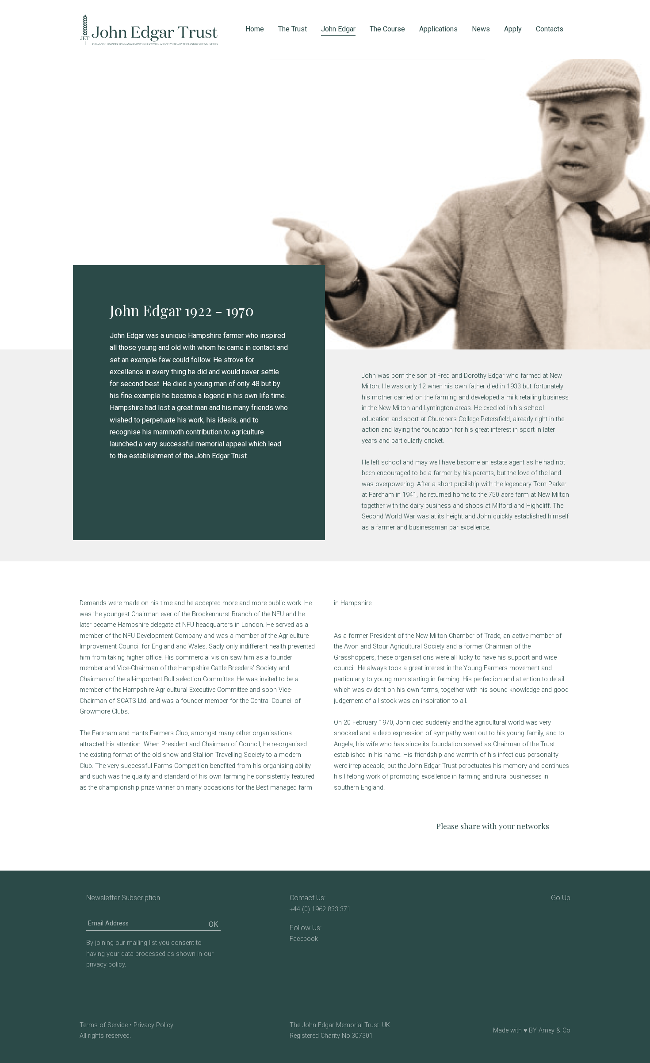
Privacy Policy (153, 1025)
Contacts (549, 29)
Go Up (560, 898)
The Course (387, 29)
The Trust (292, 29)
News (481, 29)
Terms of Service (104, 1025)
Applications (438, 29)
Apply (513, 29)
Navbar (149, 29)
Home (254, 29)
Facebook (304, 939)
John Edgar (338, 29)
